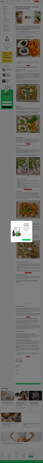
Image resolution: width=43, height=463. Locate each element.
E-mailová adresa (24, 233)
